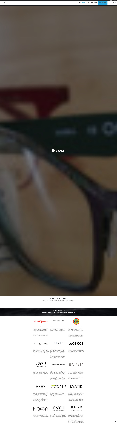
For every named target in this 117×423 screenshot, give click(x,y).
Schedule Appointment (103, 2)
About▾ (92, 2)
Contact (96, 2)
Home (80, 2)
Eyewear (83, 2)
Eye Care (87, 2)
